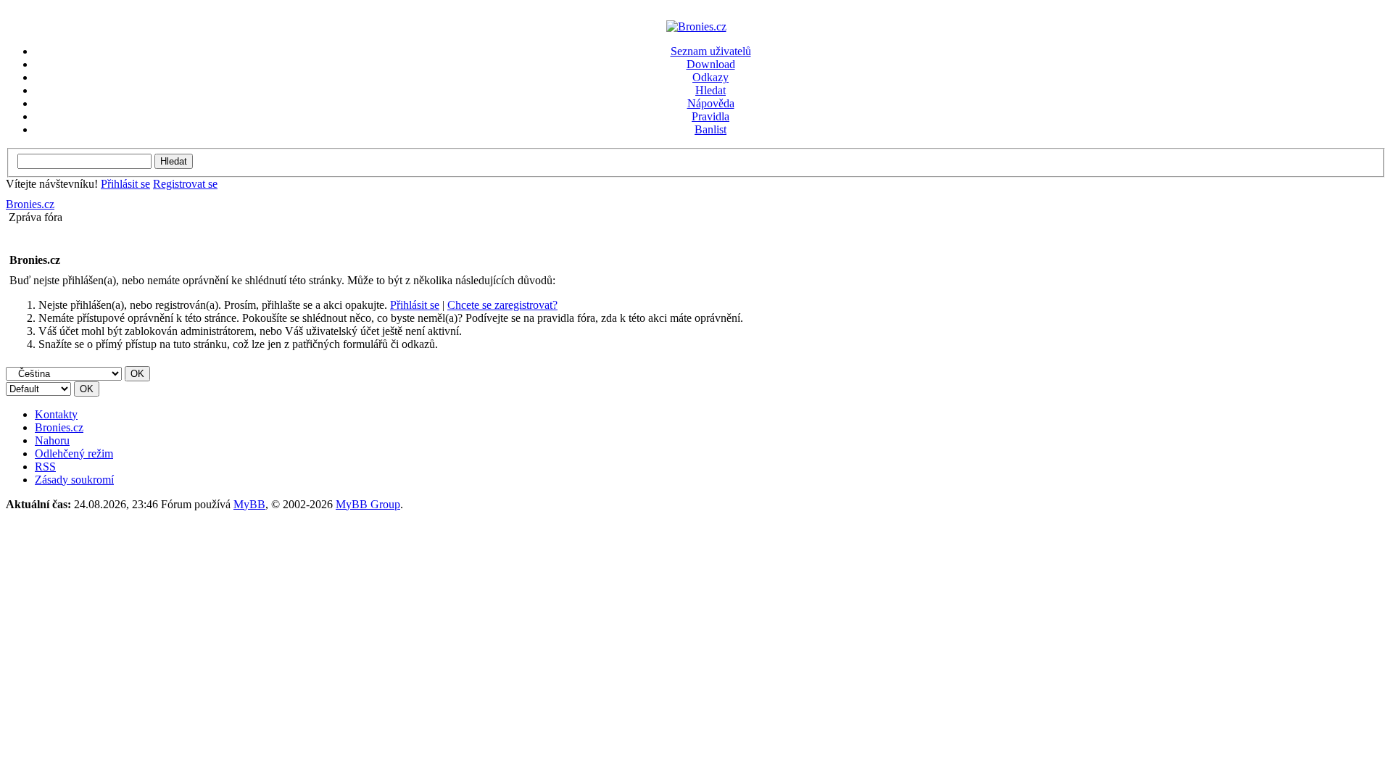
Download (711, 64)
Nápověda (710, 103)
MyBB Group (368, 504)
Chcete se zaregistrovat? (502, 305)
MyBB (249, 504)
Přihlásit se (125, 184)
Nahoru (52, 440)
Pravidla (710, 116)
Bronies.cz (30, 204)
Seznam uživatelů (711, 51)
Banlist (710, 129)
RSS (45, 466)
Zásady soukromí (74, 479)
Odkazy (710, 77)
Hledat (710, 90)
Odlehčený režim (74, 453)
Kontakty (56, 414)
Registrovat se (185, 184)
